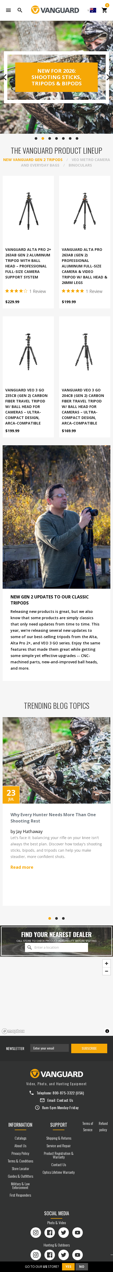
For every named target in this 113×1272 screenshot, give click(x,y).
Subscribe (89, 1048)
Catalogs (20, 1138)
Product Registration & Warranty (59, 1155)
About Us (20, 1145)
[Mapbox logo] (13, 1031)
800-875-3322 (64, 1092)
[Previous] (5, 77)
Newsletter (15, 1048)
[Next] (107, 77)
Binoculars (80, 165)
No (81, 1266)
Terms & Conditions (20, 1161)
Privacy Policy (20, 1153)
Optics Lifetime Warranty (59, 1172)
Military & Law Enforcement (20, 1185)
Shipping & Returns (58, 1138)
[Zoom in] (106, 963)
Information (20, 1124)
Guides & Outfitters (20, 1176)
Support (58, 1124)
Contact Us (65, 1100)
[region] (56, 996)
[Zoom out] (106, 971)
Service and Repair (59, 1145)
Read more (22, 867)
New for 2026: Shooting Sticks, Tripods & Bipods (57, 77)
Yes (68, 1266)
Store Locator (20, 1168)
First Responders (20, 1195)
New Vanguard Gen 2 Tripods (33, 159)
